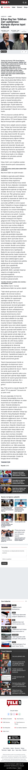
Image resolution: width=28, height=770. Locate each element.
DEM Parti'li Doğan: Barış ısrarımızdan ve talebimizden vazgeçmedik (19, 630)
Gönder (4, 563)
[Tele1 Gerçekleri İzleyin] (5, 2)
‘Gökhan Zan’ (22, 62)
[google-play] (14, 742)
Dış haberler (15, 634)
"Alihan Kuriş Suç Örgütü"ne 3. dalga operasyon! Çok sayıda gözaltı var (6, 539)
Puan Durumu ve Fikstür (19, 723)
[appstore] (14, 737)
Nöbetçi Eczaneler (7, 718)
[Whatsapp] (19, 714)
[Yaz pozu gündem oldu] (21, 517)
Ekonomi (19, 7)
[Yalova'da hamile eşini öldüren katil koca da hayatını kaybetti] (21, 533)
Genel (14, 612)
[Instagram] (14, 714)
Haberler (3, 16)
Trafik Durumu (6, 722)
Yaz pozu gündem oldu (20, 521)
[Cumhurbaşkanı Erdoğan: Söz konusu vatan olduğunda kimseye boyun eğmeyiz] (21, 502)
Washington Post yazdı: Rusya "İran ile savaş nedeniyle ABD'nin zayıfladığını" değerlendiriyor (19, 645)
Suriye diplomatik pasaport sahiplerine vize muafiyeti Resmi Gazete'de (19, 616)
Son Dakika (7, 7)
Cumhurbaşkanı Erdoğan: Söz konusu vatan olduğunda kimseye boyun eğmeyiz (21, 509)
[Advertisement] (14, 584)
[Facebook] (8, 714)
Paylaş (4, 51)
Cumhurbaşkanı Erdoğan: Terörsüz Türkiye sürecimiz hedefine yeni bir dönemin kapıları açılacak (7, 524)
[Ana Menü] (25, 2)
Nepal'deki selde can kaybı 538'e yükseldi (19, 637)
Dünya (25, 7)
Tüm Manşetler (6, 727)
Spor (14, 619)
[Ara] (23, 2)
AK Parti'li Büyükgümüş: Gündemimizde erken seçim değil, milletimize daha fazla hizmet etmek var (19, 608)
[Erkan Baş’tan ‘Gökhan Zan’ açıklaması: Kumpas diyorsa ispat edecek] (14, 41)
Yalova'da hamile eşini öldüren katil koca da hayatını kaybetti (20, 539)
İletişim (24, 750)
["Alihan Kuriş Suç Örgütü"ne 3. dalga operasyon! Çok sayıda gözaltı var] (7, 533)
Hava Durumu (20, 718)
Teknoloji (4, 750)
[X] (11, 714)
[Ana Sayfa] (2, 7)
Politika (14, 605)
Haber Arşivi (6, 731)
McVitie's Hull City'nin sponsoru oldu (18, 623)
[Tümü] (26, 601)
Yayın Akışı (18, 750)
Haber (13, 7)
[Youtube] (17, 714)
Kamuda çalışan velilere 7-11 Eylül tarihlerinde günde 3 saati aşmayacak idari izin (7, 509)
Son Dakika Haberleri (21, 727)
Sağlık (9, 750)
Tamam (19, 768)
